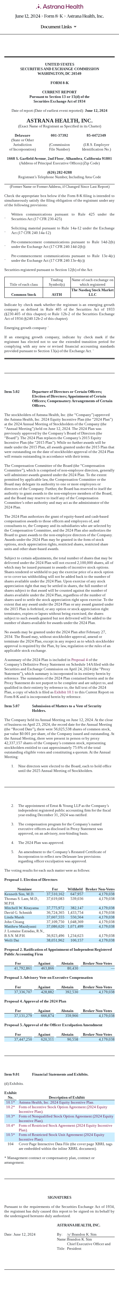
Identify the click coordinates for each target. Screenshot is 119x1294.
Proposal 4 (79, 660)
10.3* (10, 1116)
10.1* (10, 1102)
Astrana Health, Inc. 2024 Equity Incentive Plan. (56, 1102)
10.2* (10, 1107)
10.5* (10, 1135)
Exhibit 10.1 (64, 692)
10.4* (10, 1125)
